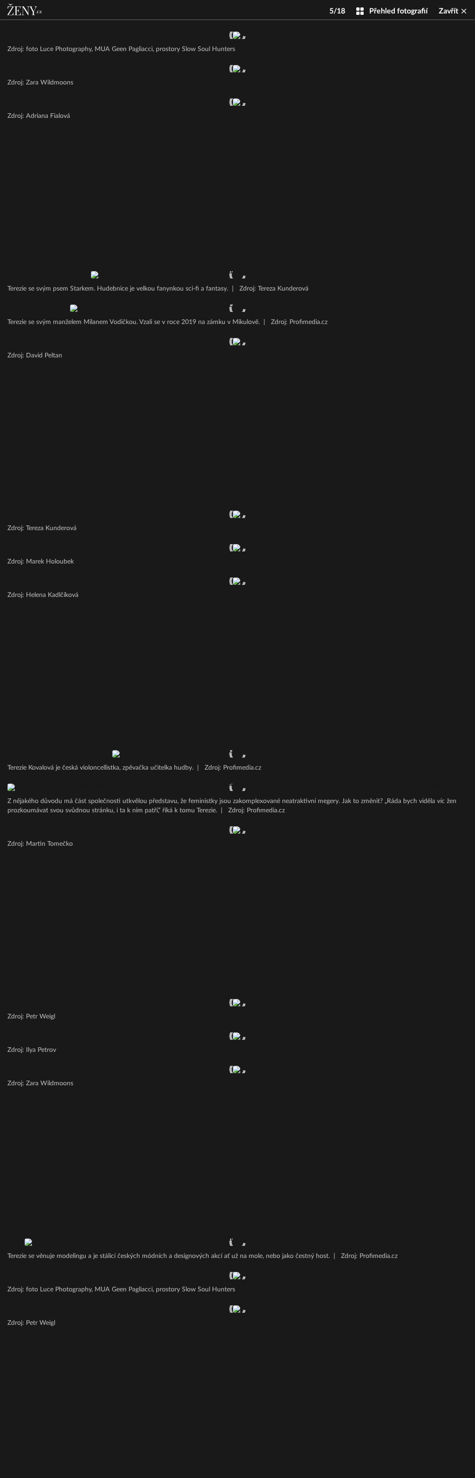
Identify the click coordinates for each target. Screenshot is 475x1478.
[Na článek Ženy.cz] (25, 10)
